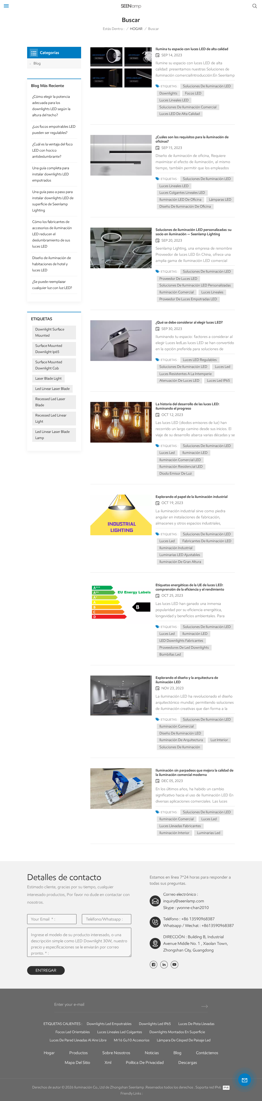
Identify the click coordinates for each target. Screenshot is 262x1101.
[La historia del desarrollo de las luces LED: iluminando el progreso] (121, 422)
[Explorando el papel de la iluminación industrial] (121, 515)
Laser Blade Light (48, 378)
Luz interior (219, 740)
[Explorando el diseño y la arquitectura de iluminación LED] (121, 696)
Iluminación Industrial (175, 548)
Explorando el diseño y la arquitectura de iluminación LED (187, 680)
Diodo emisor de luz (175, 473)
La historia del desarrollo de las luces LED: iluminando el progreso (187, 406)
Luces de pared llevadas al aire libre (78, 1040)
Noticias (152, 1052)
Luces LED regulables (200, 360)
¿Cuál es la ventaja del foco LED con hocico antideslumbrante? (52, 150)
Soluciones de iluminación (179, 747)
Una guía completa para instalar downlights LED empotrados (50, 174)
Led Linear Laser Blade (52, 389)
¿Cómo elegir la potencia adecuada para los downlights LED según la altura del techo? (51, 105)
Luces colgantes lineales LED (182, 192)
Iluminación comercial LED (180, 460)
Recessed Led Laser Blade (50, 402)
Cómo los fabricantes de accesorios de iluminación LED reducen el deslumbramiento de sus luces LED (52, 234)
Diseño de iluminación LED (180, 733)
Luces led (222, 367)
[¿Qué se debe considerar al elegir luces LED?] (121, 340)
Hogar (49, 1052)
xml (108, 1062)
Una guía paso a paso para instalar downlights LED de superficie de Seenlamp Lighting (52, 201)
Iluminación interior (174, 833)
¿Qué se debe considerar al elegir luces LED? (189, 322)
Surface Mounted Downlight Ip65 (48, 349)
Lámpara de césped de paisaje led (184, 1040)
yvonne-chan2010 (193, 907)
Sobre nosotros (116, 1052)
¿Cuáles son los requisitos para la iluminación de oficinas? (192, 139)
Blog (37, 63)
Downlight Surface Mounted (49, 332)
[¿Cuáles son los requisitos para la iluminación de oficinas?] (121, 155)
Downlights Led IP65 (155, 1024)
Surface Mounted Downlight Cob (48, 365)
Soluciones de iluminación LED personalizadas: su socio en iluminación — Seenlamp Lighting (194, 232)
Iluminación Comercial (176, 292)
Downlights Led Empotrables (109, 1024)
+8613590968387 (218, 925)
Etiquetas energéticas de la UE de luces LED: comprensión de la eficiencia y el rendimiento (190, 587)
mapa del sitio (77, 1062)
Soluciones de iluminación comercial (187, 107)
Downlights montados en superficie (177, 1032)
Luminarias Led (208, 833)
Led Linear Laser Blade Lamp (52, 435)
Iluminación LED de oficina (180, 199)
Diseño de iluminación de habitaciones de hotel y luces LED (51, 264)
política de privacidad (145, 1062)
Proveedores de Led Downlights (184, 647)
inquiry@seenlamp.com (183, 901)
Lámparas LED (220, 199)
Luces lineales (212, 292)
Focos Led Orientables (73, 1032)
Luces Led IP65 (218, 380)
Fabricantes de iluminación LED (206, 541)
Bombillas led (170, 654)
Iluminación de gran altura (180, 562)
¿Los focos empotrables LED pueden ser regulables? (53, 129)
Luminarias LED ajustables (179, 555)
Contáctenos (207, 1052)
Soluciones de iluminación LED (207, 86)
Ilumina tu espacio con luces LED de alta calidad (192, 49)
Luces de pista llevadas (196, 1024)
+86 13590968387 (198, 918)
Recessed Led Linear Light (51, 418)
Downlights (168, 93)
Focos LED (193, 93)
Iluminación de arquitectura (181, 740)
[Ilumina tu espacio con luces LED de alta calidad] (121, 67)
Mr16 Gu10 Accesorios (131, 1040)
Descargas (187, 1062)
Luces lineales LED (174, 100)
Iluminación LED (195, 453)
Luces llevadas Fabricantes (180, 826)
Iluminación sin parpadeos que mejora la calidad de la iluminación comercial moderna (194, 772)
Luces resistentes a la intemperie (185, 374)
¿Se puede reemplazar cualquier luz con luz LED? (52, 285)
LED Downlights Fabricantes (181, 640)
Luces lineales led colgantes (119, 1032)
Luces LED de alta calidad (179, 114)
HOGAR (136, 29)
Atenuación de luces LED (179, 380)
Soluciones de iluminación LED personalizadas (195, 285)
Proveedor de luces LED (178, 278)
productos (78, 1052)
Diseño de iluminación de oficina (185, 206)
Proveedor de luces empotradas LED (188, 299)
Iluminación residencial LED (181, 466)
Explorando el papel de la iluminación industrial (191, 497)
